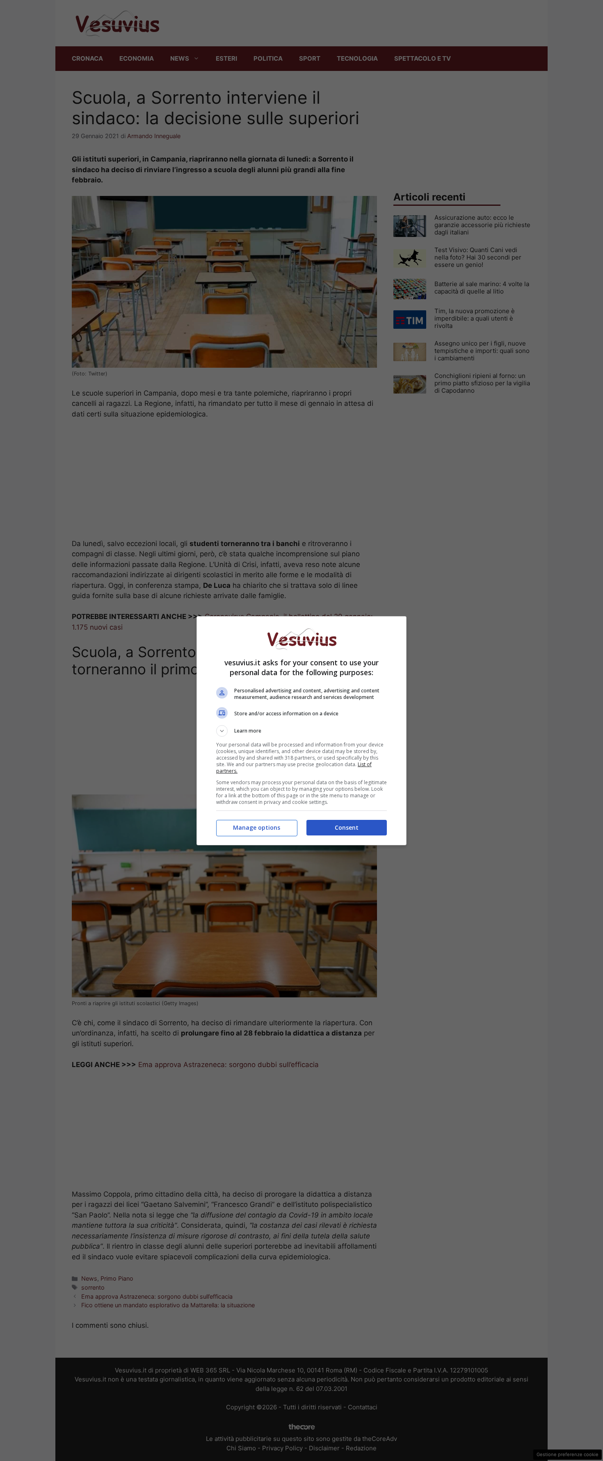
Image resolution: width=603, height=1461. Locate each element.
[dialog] (301, 730)
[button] (301, 731)
